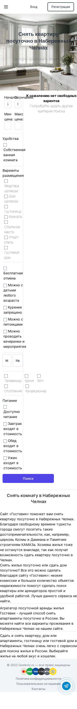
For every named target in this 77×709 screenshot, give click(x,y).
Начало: (11, 97)
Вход (33, 7)
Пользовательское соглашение (38, 684)
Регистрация (61, 7)
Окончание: (24, 97)
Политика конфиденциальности (38, 678)
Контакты (38, 689)
